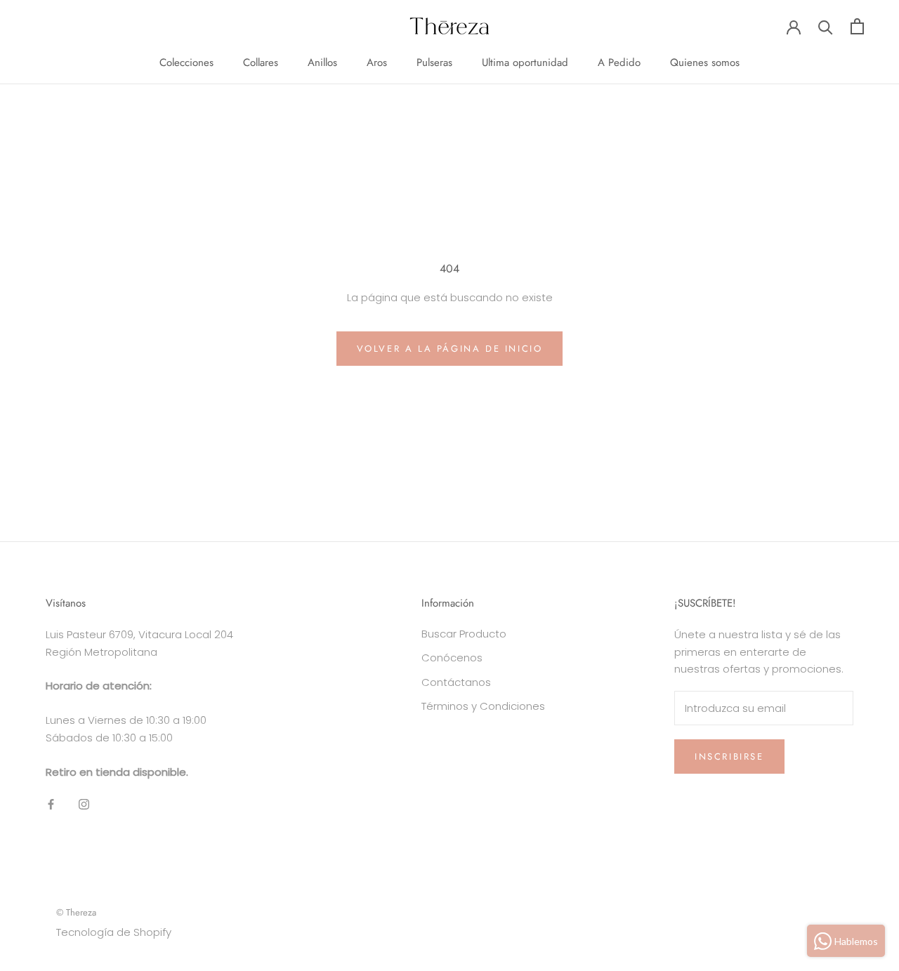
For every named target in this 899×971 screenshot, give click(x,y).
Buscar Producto (463, 633)
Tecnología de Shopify (113, 932)
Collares (260, 62)
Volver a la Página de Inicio (450, 348)
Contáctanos (456, 682)
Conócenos (452, 657)
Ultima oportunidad (525, 62)
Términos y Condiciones (483, 706)
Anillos (322, 62)
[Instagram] (84, 803)
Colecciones (186, 62)
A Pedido (619, 62)
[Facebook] (51, 803)
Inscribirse (729, 756)
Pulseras (434, 62)
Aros (377, 62)
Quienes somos (705, 62)
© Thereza (76, 912)
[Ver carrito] (857, 26)
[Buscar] (825, 26)
